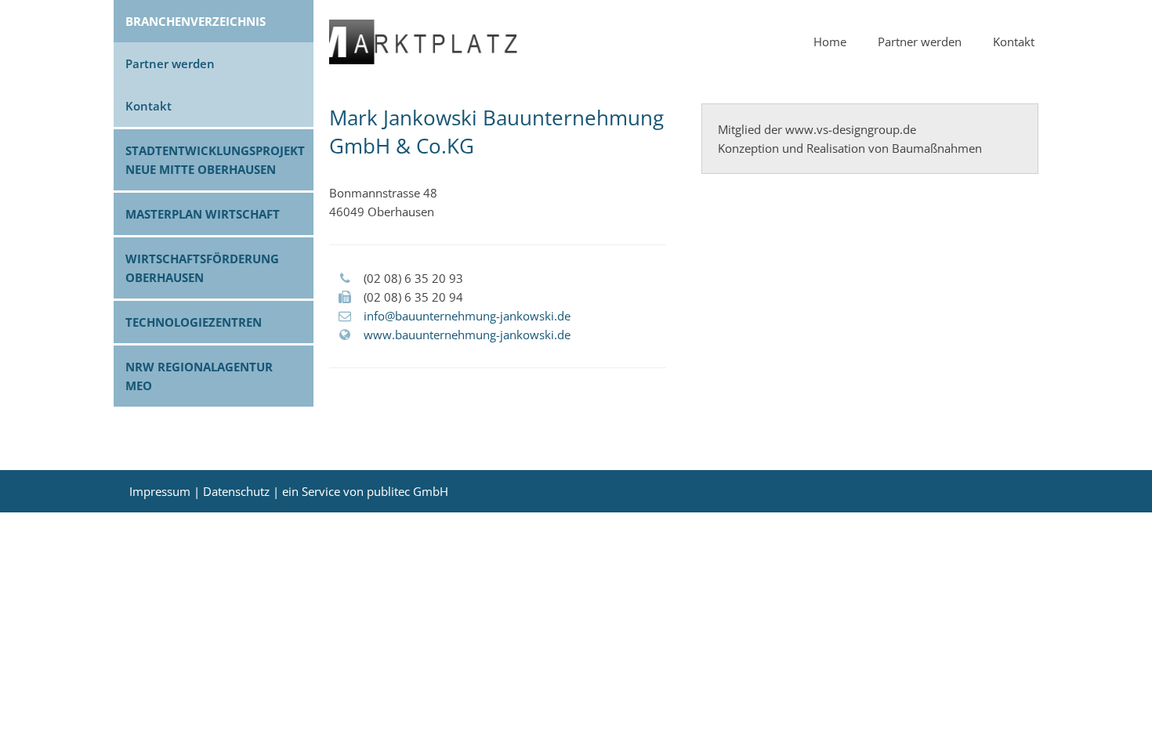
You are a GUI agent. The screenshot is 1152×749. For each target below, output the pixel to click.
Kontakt (148, 106)
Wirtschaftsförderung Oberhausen (202, 268)
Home (829, 41)
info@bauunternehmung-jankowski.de (467, 316)
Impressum (159, 491)
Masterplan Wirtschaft (202, 214)
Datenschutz (236, 491)
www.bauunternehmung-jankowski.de (467, 334)
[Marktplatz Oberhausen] (423, 59)
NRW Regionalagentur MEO (199, 376)
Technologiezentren (193, 322)
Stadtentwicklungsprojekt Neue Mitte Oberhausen (215, 160)
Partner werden (170, 63)
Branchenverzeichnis (195, 21)
